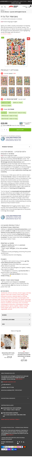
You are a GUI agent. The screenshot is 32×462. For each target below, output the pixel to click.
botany (10, 296)
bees (18, 294)
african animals (12, 293)
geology (14, 299)
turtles (25, 307)
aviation (14, 294)
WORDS (4, 315)
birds (26, 294)
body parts (4, 296)
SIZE (3, 324)
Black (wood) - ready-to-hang (9, 118)
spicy (10, 307)
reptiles (16, 306)
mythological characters (8, 304)
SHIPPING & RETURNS (8, 319)
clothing (24, 296)
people (3, 306)
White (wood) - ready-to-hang (9, 115)
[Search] (4, 6)
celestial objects (17, 296)
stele (18, 307)
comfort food (10, 298)
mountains (25, 303)
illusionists (28, 301)
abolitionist (4, 293)
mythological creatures (22, 304)
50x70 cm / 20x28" (6, 105)
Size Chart (23, 99)
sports (14, 307)
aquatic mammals (6, 294)
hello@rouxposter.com (9, 382)
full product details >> (6, 34)
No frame (4, 112)
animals (28, 293)
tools (21, 307)
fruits (10, 299)
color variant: (9, 73)
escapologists (22, 298)
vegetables (4, 309)
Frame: (7, 109)
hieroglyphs (8, 301)
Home (2, 10)
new (3, 37)
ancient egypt (21, 293)
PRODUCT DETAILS (7, 147)
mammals (15, 303)
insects (3, 303)
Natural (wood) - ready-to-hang (17, 112)
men (19, 303)
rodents (21, 306)
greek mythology (26, 299)
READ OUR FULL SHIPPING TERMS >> (10, 419)
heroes (3, 301)
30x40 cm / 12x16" (6, 102)
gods (18, 299)
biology (23, 294)
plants (7, 306)
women (10, 309)
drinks (16, 298)
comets (3, 298)
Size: (14, 99)
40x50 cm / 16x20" (17, 102)
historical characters (18, 301)
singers (6, 307)
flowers (6, 299)
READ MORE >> (19, 379)
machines (8, 303)
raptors (11, 306)
